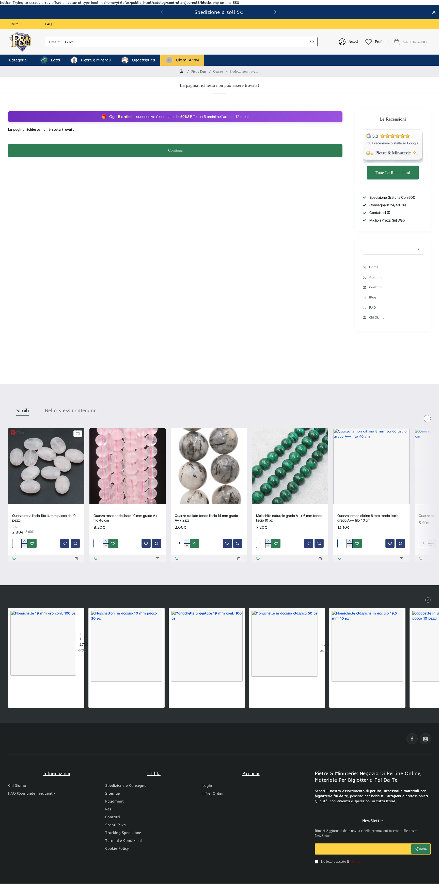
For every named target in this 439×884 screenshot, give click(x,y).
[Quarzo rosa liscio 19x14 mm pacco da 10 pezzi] (46, 466)
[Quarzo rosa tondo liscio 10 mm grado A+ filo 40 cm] (127, 466)
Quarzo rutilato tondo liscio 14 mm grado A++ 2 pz (206, 517)
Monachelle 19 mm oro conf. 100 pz (80, 636)
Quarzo (218, 71)
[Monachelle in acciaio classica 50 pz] (284, 643)
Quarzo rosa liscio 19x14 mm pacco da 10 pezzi (43, 517)
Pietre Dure (199, 71)
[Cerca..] (312, 42)
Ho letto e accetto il (341, 861)
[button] (275, 11)
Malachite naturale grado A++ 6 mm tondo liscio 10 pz (289, 517)
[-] (24, 545)
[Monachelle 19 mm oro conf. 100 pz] (43, 643)
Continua (175, 150)
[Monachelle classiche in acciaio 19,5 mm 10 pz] (367, 646)
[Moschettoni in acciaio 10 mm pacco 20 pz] (126, 646)
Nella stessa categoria (71, 410)
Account (251, 773)
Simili (22, 410)
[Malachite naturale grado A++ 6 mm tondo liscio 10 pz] (290, 466)
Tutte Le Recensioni (392, 172)
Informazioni (56, 773)
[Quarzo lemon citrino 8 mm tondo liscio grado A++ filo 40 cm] (371, 466)
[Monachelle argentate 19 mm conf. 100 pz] (207, 646)
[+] (24, 541)
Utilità (154, 773)
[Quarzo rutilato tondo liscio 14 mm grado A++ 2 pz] (209, 466)
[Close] (434, 12)
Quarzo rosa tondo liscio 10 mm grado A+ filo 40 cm (125, 517)
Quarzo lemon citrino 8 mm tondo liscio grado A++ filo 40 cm (368, 517)
